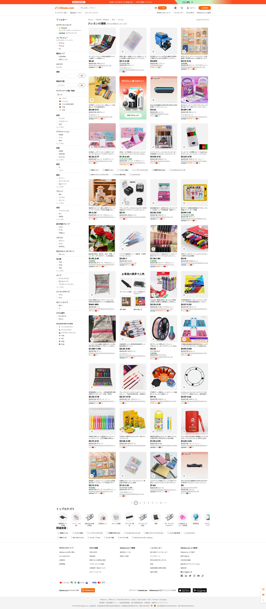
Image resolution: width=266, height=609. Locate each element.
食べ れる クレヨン (78, 537)
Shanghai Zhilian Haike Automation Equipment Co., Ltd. (133, 401)
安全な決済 (93, 552)
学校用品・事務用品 (102, 19)
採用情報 (62, 564)
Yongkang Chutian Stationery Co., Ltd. (131, 70)
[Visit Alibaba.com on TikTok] (202, 575)
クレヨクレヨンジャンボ (178, 170)
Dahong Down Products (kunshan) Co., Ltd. (102, 445)
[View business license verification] (152, 606)
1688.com (111, 599)
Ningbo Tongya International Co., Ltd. (100, 117)
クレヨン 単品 (110, 537)
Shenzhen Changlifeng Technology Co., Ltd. (133, 163)
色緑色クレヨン (109, 170)
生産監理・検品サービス (98, 568)
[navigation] (70, 261)
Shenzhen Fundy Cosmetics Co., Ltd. (162, 264)
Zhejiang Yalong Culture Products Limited (163, 445)
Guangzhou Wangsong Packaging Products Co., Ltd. (133, 445)
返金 (151, 564)
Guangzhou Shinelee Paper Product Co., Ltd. (194, 117)
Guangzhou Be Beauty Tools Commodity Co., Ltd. (133, 217)
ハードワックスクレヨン (141, 170)
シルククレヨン (136, 174)
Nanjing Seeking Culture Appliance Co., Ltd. (194, 218)
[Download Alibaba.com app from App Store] (184, 590)
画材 (113, 19)
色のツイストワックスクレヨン (100, 174)
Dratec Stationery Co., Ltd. (127, 263)
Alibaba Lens (63, 590)
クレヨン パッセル (95, 537)
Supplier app (142, 590)
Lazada (133, 599)
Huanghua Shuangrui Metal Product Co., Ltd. (194, 401)
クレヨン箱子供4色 (120, 174)
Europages (163, 599)
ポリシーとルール (95, 572)
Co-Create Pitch (64, 556)
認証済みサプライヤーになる (190, 564)
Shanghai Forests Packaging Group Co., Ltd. (102, 401)
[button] (156, 8)
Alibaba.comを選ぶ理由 (66, 552)
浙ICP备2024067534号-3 (186, 606)
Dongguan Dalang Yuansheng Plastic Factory (194, 309)
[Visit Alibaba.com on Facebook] (182, 575)
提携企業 (183, 568)
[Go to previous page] (132, 503)
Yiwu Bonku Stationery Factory (160, 161)
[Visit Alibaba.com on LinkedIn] (186, 575)
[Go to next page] (165, 503)
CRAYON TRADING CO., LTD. (159, 114)
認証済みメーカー (126, 552)
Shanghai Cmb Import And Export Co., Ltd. (194, 263)
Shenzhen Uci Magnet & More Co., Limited (163, 401)
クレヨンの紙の (124, 170)
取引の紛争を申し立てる (158, 560)
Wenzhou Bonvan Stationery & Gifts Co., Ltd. (133, 356)
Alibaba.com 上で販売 (188, 552)
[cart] (182, 8)
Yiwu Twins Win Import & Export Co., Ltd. (194, 353)
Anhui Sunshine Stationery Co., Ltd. (161, 309)
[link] (263, 589)
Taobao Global (141, 599)
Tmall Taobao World (123, 599)
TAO (149, 599)
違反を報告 (154, 572)
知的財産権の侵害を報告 (158, 568)
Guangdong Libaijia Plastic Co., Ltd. (161, 357)
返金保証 (92, 556)
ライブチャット (155, 556)
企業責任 (62, 560)
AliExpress (103, 599)
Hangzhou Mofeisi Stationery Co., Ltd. (193, 67)
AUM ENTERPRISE (156, 65)
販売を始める (185, 556)
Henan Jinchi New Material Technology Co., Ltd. (102, 309)
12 (160, 503)
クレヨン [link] (121, 19)
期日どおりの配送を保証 (98, 560)
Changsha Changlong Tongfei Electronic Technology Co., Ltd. (102, 264)
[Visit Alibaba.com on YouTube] (198, 575)
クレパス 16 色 (124, 537)
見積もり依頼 (124, 556)
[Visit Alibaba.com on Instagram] (194, 575)
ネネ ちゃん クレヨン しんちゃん (143, 537)
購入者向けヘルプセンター (159, 552)
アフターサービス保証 (97, 564)
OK (82, 76)
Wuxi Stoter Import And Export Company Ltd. (194, 161)
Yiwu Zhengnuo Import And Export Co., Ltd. (102, 217)
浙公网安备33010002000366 (167, 606)
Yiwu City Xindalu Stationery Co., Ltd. (100, 161)
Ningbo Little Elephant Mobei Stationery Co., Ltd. (194, 445)
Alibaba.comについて (66, 548)
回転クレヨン (95, 170)
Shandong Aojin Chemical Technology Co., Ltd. (102, 353)
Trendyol (155, 599)
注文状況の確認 (186, 560)
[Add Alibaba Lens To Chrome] (88, 590)
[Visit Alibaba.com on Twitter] (190, 575)
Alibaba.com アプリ (156, 590)
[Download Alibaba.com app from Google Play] (200, 590)
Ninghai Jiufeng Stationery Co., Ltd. (100, 65)
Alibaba (90, 19)
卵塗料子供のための (159, 170)
